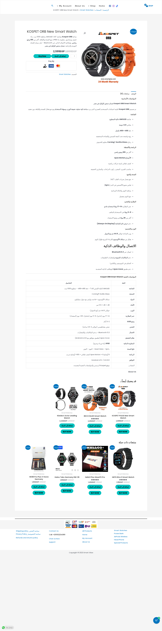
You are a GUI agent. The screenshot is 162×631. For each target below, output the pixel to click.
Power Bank (118, 533)
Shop (93, 6)
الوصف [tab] (133, 94)
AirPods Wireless (120, 536)
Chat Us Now (54, 538)
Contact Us (54, 531)
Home (102, 6)
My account (65, 6)
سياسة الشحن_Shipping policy (27, 531)
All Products (87, 531)
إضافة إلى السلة (60, 56)
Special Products (121, 543)
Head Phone (119, 539)
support (52, 542)
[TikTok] (117, 6)
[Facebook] (110, 6)
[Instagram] (113, 6)
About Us (80, 6)
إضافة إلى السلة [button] (123, 425)
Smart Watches (65, 74)
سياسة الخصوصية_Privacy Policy (28, 534)
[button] (89, 6)
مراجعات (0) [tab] (124, 94)
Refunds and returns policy (27, 538)
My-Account (87, 538)
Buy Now (42, 56)
